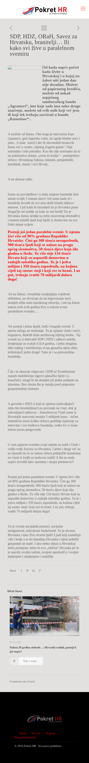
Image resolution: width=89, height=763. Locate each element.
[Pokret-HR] (44, 9)
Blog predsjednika (25, 737)
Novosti (36, 733)
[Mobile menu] (83, 8)
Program (50, 733)
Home (22, 733)
